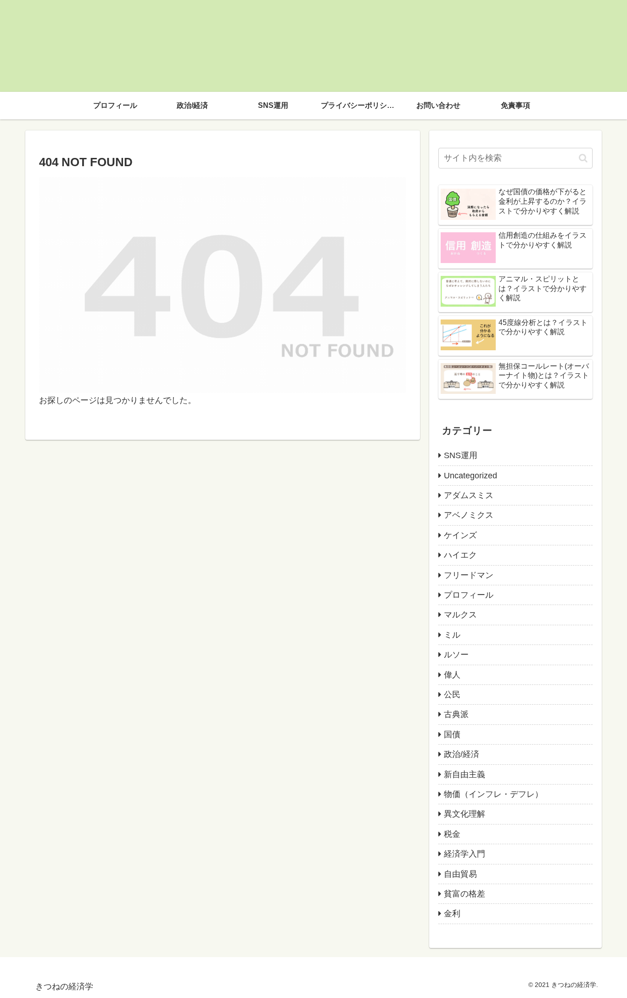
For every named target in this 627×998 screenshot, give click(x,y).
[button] (583, 158)
